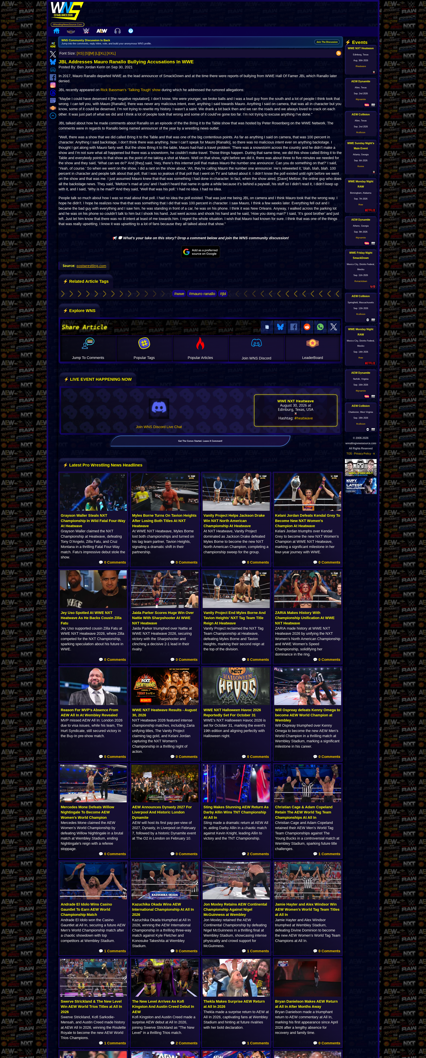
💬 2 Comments (255, 854)
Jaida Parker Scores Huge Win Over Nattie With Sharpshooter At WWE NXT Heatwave (163, 618)
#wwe (179, 293)
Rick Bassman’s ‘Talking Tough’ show (131, 90)
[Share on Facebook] (293, 327)
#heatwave (303, 418)
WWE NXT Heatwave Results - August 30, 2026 (164, 712)
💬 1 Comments (326, 854)
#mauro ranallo (202, 293)
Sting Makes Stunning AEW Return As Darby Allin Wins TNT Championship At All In (236, 812)
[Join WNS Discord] (159, 408)
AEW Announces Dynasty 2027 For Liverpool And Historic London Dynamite (162, 812)
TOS (349, 453)
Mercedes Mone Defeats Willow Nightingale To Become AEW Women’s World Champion (87, 812)
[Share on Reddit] (307, 327)
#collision (360, 132)
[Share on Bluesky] (280, 327)
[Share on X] (333, 327)
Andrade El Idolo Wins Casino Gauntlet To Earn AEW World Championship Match (86, 909)
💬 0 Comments (112, 562)
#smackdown (360, 281)
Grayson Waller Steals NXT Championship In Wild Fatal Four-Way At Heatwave (93, 520)
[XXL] (111, 53)
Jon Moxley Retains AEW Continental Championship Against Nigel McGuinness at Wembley (235, 909)
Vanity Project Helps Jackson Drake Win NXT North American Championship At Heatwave (234, 520)
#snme (360, 166)
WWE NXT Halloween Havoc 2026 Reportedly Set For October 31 (232, 712)
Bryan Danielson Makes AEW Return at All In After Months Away (306, 1004)
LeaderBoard (312, 358)
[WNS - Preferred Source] (200, 252)
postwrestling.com (91, 265)
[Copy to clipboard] (267, 327)
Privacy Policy (362, 453)
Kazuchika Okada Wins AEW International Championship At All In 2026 (163, 909)
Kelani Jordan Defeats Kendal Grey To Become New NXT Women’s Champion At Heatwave (307, 520)
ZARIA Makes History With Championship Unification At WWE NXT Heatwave (305, 618)
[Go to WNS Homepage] (67, 12)
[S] (87, 53)
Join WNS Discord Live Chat (159, 427)
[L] (97, 53)
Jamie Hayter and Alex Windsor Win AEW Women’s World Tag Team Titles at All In (307, 909)
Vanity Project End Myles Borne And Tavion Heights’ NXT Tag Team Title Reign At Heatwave (235, 618)
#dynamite (361, 99)
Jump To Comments (88, 358)
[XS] (80, 53)
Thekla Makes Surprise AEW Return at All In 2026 (234, 1004)
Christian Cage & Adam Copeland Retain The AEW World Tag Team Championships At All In (303, 812)
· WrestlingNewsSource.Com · (67, 24)
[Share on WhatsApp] (320, 327)
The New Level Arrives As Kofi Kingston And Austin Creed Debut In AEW (163, 1006)
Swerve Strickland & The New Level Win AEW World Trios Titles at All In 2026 (91, 1006)
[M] (91, 53)
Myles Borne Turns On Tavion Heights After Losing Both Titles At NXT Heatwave (164, 520)
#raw (360, 204)
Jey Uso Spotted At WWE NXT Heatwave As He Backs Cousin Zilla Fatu (91, 618)
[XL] (102, 53)
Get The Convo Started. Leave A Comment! (200, 441)
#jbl (223, 293)
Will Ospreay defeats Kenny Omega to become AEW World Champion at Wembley (307, 715)
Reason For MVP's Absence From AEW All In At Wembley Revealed (89, 712)
